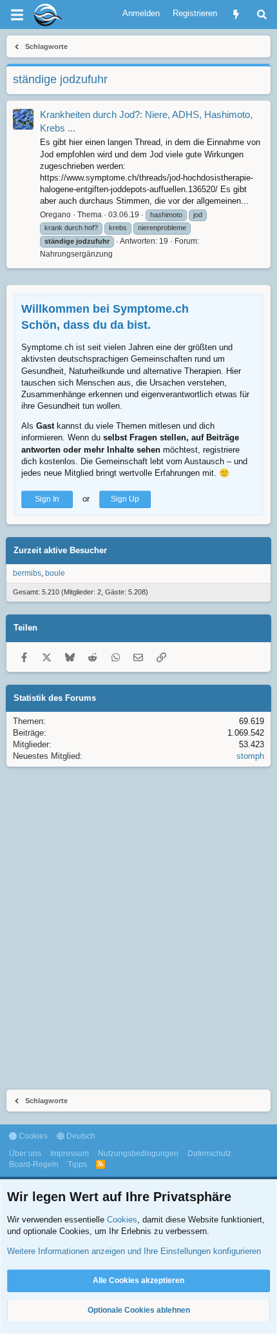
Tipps (77, 1164)
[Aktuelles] (236, 14)
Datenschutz (209, 1153)
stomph (250, 756)
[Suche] (261, 14)
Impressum (69, 1153)
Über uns (25, 1153)
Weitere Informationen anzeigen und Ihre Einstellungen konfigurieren (134, 1251)
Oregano (55, 214)
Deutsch (79, 1136)
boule (55, 573)
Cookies (32, 1136)
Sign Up (125, 499)
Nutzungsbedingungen (138, 1153)
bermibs (27, 573)
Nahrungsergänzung (76, 254)
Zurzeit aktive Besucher (60, 550)
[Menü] (17, 15)
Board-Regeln (34, 1164)
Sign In (47, 499)
